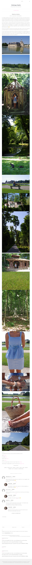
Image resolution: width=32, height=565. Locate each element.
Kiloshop (26, 467)
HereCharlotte (8, 476)
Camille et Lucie (22, 463)
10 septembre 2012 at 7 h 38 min (11, 508)
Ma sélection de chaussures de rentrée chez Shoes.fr (10, 535)
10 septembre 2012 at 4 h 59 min (9, 501)
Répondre (14, 476)
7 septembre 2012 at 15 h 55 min (9, 490)
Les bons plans (16, 10)
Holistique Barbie (16, 5)
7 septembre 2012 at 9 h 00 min (9, 477)
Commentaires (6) (16, 465)
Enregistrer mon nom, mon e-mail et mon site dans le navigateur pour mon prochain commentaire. (15, 531)
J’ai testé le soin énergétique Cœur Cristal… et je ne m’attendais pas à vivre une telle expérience (14, 540)
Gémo (23, 467)
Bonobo (7, 458)
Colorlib (22, 562)
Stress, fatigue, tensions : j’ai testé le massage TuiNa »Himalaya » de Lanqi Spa (12, 554)
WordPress (27, 562)
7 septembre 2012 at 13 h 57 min (11, 484)
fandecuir (8, 500)
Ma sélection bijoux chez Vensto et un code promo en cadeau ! (20, 536)
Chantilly (14, 467)
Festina (5, 460)
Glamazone (10, 483)
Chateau (17, 467)
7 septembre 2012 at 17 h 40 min (11, 496)
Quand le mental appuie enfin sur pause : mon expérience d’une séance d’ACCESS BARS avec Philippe (15, 543)
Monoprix (5, 455)
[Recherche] (29, 1)
